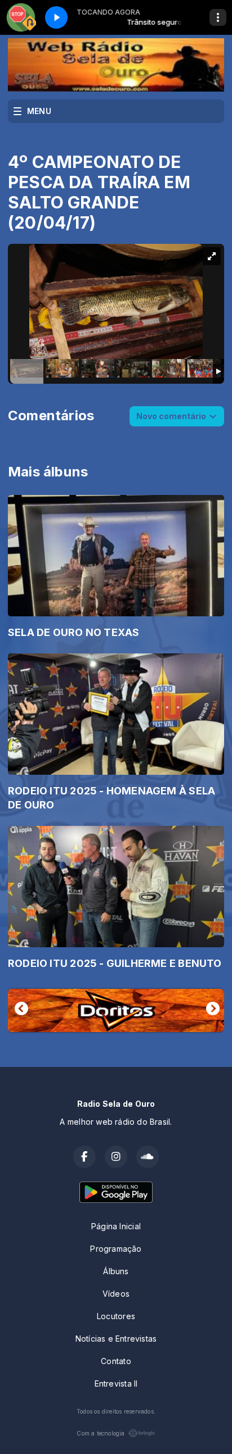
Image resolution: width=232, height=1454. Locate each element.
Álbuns (115, 1271)
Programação (115, 1248)
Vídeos (116, 1293)
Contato (116, 1361)
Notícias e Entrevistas (116, 1338)
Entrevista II (116, 1383)
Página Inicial (116, 1226)
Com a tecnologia (100, 1433)
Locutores (116, 1316)
